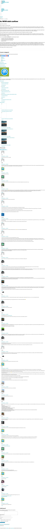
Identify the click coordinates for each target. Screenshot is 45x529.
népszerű (3, 1)
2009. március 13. (4, 485)
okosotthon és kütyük (5, 2)
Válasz (2, 158)
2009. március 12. (4, 368)
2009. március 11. (3, 60)
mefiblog (2, 8)
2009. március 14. (4, 493)
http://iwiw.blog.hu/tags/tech (4, 496)
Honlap (1, 518)
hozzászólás (2, 514)
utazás (2, 10)
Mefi (1, 59)
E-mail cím (1, 517)
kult (2, 3)
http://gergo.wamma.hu (9, 315)
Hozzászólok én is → (3, 149)
